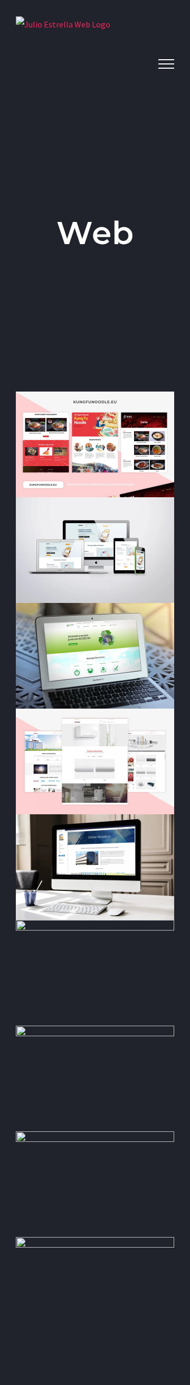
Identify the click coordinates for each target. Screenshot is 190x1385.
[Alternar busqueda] (135, 63)
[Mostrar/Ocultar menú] (166, 64)
